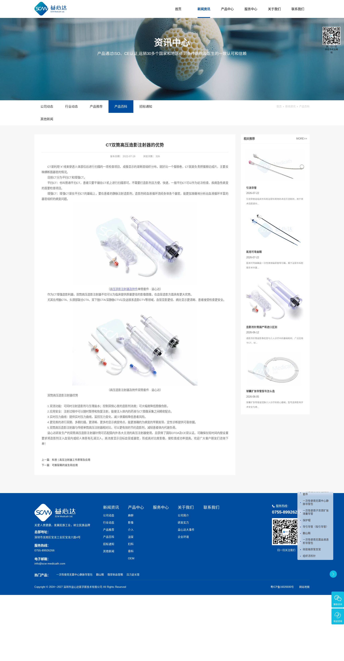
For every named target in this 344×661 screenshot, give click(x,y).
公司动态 (46, 106)
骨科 (131, 551)
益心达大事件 (186, 529)
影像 (131, 522)
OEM (131, 558)
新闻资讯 (203, 9)
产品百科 (120, 106)
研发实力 (183, 522)
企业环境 (183, 536)
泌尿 (131, 536)
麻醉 (131, 515)
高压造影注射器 (124, 289)
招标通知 (145, 106)
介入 (131, 529)
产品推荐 (96, 106)
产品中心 (227, 9)
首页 (178, 9)
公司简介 (183, 515)
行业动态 (71, 106)
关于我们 (274, 9)
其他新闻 (46, 119)
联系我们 (297, 9)
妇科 (131, 544)
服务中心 (250, 9)
